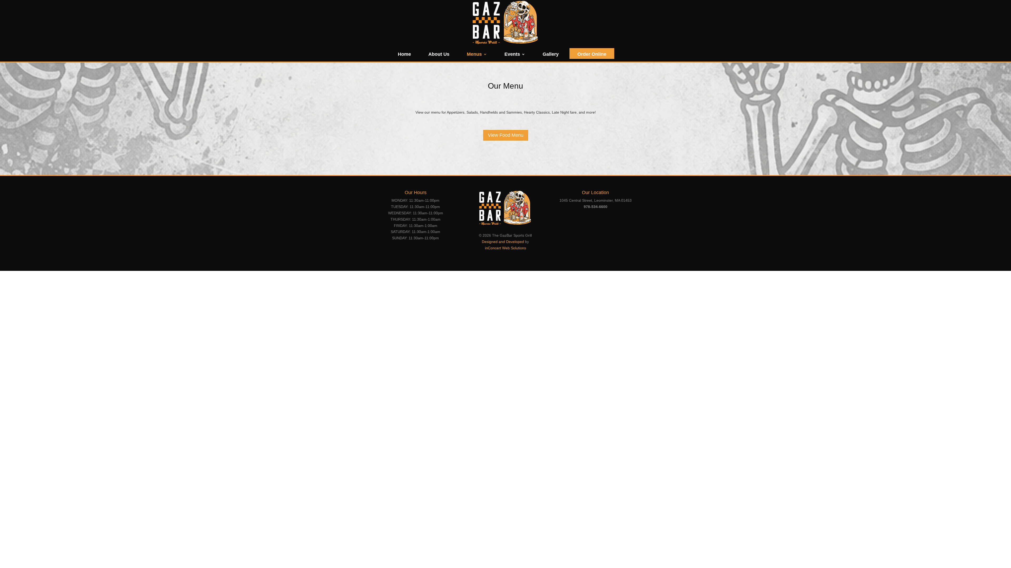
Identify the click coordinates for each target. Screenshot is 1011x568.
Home (404, 54)
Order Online (591, 54)
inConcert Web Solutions (505, 248)
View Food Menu (505, 135)
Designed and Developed (503, 242)
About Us (438, 54)
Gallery (551, 54)
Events (512, 54)
